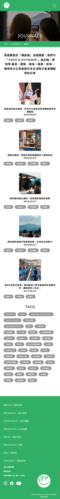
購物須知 (7, 471)
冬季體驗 (9, 332)
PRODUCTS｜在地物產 (15, 429)
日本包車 (49, 356)
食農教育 (20, 380)
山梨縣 (22, 350)
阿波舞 (19, 120)
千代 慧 (21, 332)
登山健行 (33, 368)
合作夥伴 (34, 338)
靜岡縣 (8, 380)
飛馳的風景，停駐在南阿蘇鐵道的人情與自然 (30, 155)
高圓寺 (30, 120)
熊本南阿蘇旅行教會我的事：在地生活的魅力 (30, 241)
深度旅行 (20, 163)
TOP (6, 44)
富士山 (19, 344)
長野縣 (8, 374)
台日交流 (9, 338)
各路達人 (22, 338)
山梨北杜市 (10, 350)
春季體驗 (38, 362)
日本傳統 (36, 356)
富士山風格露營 (34, 344)
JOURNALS (16, 44)
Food (22, 314)
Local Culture (12, 320)
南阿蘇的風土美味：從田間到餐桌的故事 (30, 198)
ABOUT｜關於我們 (13, 405)
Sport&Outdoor (13, 326)
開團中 (8, 120)
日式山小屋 (23, 356)
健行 (29, 326)
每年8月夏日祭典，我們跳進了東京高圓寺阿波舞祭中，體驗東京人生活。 (30, 286)
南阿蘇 (8, 163)
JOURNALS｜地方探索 (15, 413)
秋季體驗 (33, 163)
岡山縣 (33, 350)
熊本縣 (21, 368)
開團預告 (31, 374)
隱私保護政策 (9, 467)
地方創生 (47, 338)
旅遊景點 (9, 356)
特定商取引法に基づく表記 (14, 475)
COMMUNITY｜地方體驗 (16, 421)
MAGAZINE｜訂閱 (13, 445)
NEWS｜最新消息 (12, 437)
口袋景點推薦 (46, 332)
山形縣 (48, 344)
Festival (10, 314)
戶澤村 (45, 350)
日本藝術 (25, 362)
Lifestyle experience (41, 314)
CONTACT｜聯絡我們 (14, 460)
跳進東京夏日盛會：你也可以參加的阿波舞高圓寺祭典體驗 (30, 110)
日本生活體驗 (11, 362)
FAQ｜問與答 (10, 453)
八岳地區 (40, 326)
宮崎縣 (8, 344)
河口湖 (50, 362)
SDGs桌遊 (29, 320)
